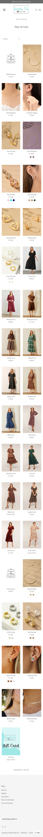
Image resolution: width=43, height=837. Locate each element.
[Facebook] (3, 827)
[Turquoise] (11, 200)
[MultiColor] (8, 681)
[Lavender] (14, 681)
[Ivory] (29, 200)
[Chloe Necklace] (11, 97)
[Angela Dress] (32, 496)
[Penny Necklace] (32, 135)
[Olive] (35, 200)
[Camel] (32, 200)
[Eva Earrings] (11, 179)
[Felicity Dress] (11, 573)
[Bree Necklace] (32, 573)
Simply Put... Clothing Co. (20, 833)
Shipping (3, 793)
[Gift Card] (11, 741)
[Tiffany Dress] (11, 342)
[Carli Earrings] (11, 616)
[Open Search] (36, 10)
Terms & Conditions (7, 803)
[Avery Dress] (32, 419)
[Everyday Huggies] (32, 97)
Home (17, 19)
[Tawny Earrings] (11, 222)
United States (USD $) (9, 819)
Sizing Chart (5, 797)
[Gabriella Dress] (11, 458)
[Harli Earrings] (32, 616)
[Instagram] (5, 827)
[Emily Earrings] (32, 179)
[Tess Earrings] (11, 135)
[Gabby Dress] (32, 342)
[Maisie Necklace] (32, 703)
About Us (4, 790)
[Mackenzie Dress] (32, 304)
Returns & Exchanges (7, 800)
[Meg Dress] (11, 496)
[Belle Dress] (11, 419)
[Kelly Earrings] (32, 222)
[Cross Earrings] (11, 260)
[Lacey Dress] (32, 260)
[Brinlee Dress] (32, 381)
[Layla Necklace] (32, 58)
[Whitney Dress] (11, 304)
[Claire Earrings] (11, 660)
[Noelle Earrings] (11, 58)
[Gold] (31, 157)
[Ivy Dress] (32, 458)
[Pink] (8, 200)
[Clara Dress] (11, 535)
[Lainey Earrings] (32, 660)
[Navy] (14, 200)
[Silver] (33, 157)
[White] (11, 681)
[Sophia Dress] (11, 381)
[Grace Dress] (32, 535)
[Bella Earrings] (11, 703)
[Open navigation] (6, 9)
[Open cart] (40, 9)
